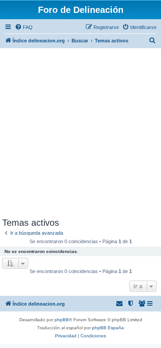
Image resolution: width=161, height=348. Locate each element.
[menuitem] (24, 27)
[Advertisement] (80, 133)
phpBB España (108, 327)
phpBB (62, 319)
